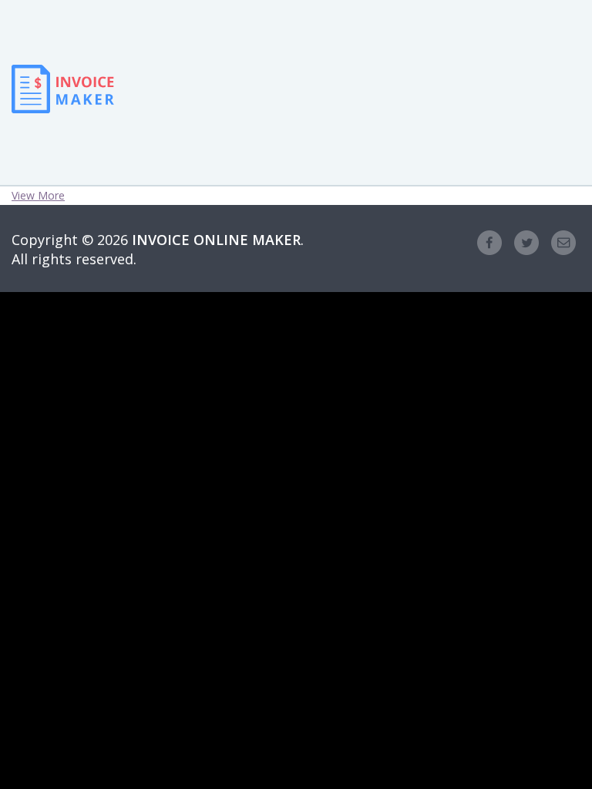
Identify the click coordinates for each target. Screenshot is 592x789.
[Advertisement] (237, 53)
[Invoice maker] (63, 101)
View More (38, 195)
